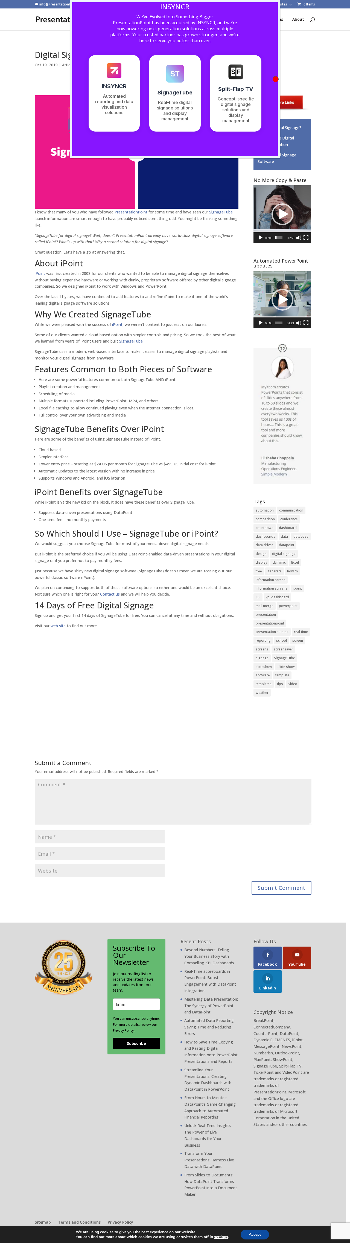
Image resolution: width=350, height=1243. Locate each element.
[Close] (276, 79)
